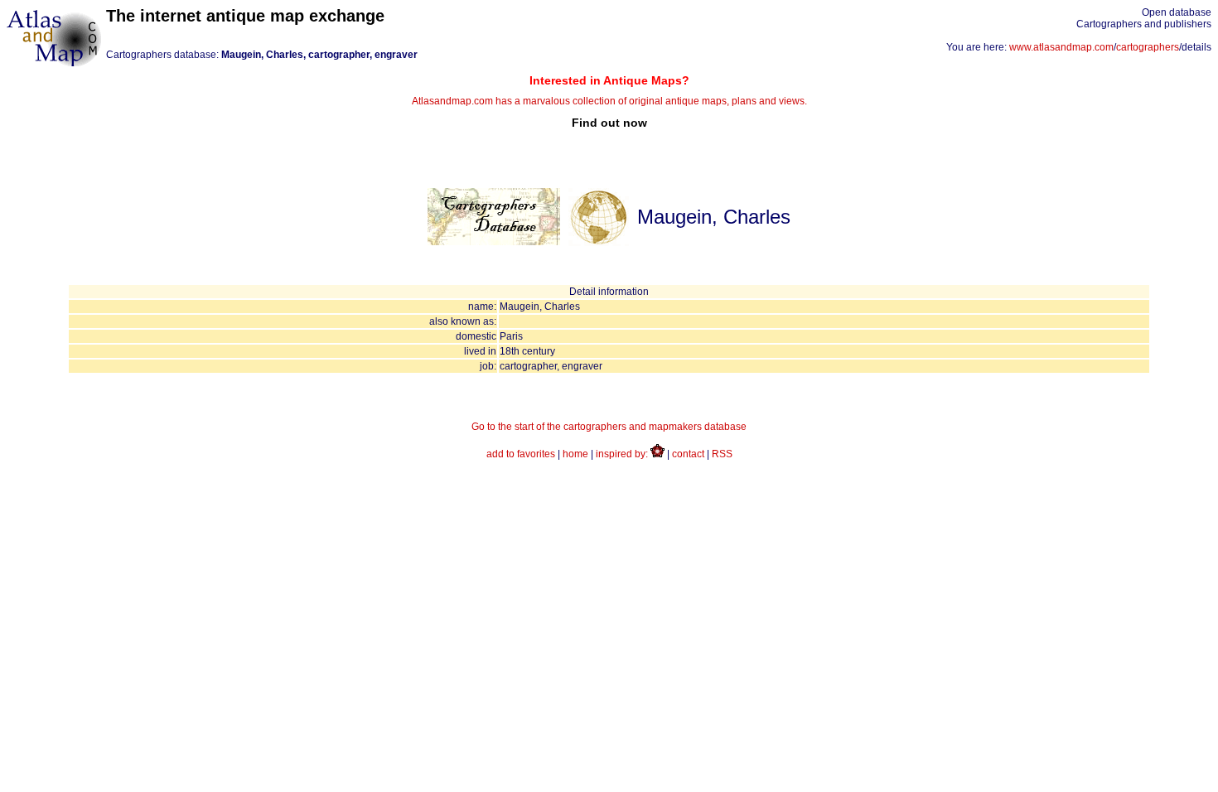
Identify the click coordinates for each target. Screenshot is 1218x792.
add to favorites (520, 454)
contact (688, 454)
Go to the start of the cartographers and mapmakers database (609, 426)
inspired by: (623, 454)
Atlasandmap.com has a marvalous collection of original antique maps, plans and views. (609, 101)
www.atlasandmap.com (1061, 47)
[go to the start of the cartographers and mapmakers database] (494, 242)
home (575, 454)
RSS (722, 454)
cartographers (1147, 47)
